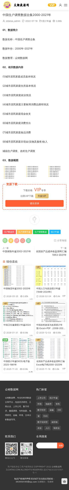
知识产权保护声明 (22, 478)
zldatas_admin (13, 21)
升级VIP (42, 196)
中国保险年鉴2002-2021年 (17, 251)
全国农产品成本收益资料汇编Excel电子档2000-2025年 (50, 363)
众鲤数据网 (16, 5)
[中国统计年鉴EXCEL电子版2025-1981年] (18, 348)
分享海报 (61, 240)
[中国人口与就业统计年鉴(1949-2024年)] (50, 276)
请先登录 (34, 203)
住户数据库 (9, 232)
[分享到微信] (5, 240)
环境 (40, 404)
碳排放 (55, 422)
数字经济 (42, 410)
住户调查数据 (41, 232)
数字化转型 (43, 422)
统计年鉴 (46, 21)
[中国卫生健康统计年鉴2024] (18, 312)
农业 (40, 428)
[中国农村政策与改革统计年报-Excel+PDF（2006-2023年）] (50, 312)
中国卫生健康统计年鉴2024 (17, 324)
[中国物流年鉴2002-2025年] (18, 276)
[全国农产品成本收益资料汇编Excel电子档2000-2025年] (50, 348)
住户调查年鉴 (24, 232)
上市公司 (42, 398)
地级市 (49, 404)
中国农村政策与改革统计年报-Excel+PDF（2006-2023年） (50, 326)
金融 (52, 410)
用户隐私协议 (14, 466)
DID (59, 410)
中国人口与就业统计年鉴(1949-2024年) (48, 290)
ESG (46, 416)
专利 (58, 404)
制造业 (57, 428)
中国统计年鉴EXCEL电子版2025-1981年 (17, 363)
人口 (48, 428)
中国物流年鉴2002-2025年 (17, 288)
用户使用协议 (27, 466)
